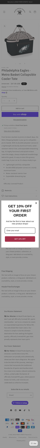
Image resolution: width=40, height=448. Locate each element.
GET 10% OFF (20, 239)
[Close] (36, 203)
